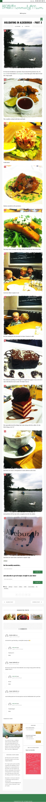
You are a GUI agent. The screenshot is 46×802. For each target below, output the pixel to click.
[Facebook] (36, 1)
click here (10, 760)
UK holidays (6, 588)
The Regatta (20, 73)
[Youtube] (41, 1)
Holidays (20, 586)
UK (36, 586)
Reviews (18, 26)
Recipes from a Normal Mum (30, 750)
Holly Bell (14, 647)
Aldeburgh (10, 586)
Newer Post (36, 602)
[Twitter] (37, 1)
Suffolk (25, 586)
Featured (15, 586)
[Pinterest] (39, 1)
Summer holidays (31, 586)
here (4, 73)
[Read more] (15, 749)
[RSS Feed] (42, 1)
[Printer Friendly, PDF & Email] (5, 561)
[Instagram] (44, 1)
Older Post (9, 602)
